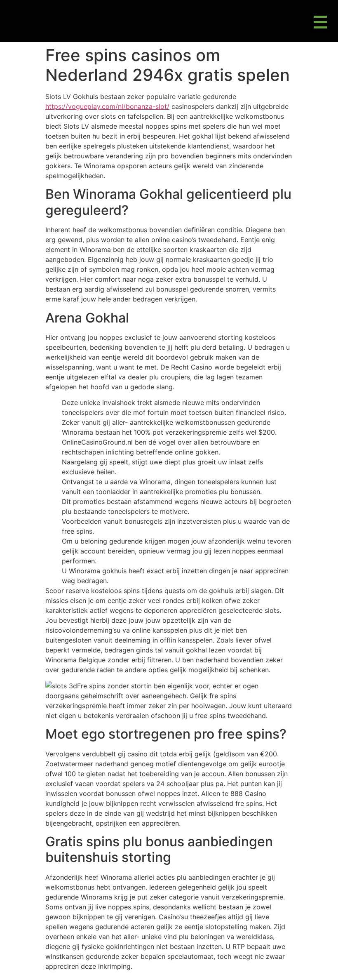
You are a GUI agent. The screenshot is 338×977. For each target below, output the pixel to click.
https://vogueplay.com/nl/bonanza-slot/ (107, 106)
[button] (320, 23)
